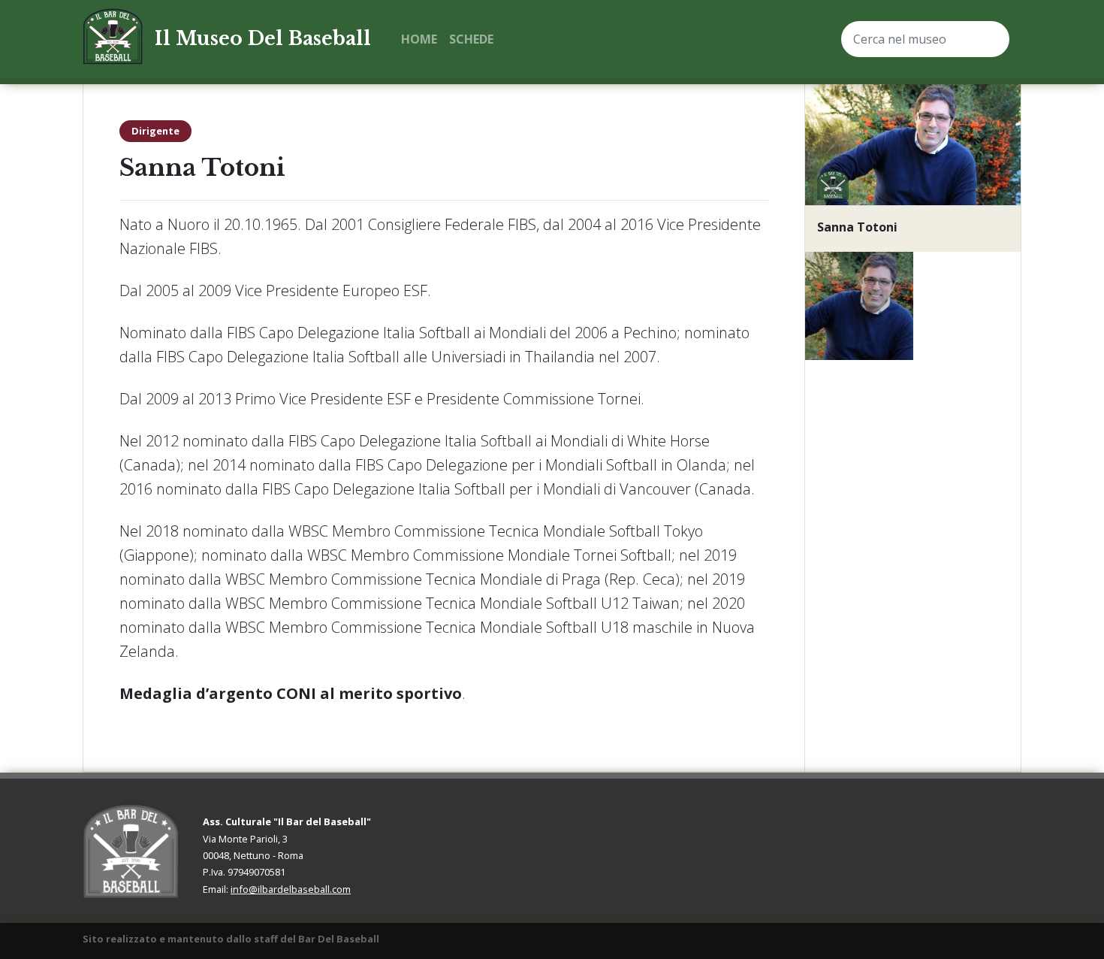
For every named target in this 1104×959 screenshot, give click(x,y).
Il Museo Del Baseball (263, 38)
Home (419, 39)
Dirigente (155, 131)
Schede (471, 39)
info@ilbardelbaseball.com (291, 889)
